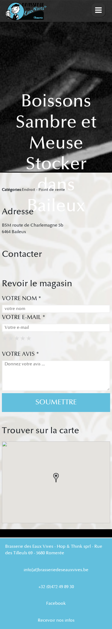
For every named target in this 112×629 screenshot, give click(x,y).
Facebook (56, 603)
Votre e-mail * (23, 317)
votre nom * (21, 298)
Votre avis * (20, 354)
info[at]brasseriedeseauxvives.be (56, 570)
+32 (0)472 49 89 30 (56, 586)
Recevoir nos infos (56, 620)
